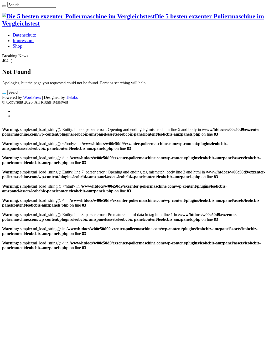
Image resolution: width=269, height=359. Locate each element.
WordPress (32, 97)
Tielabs (72, 97)
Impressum (23, 40)
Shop (17, 46)
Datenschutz (24, 35)
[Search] (4, 6)
